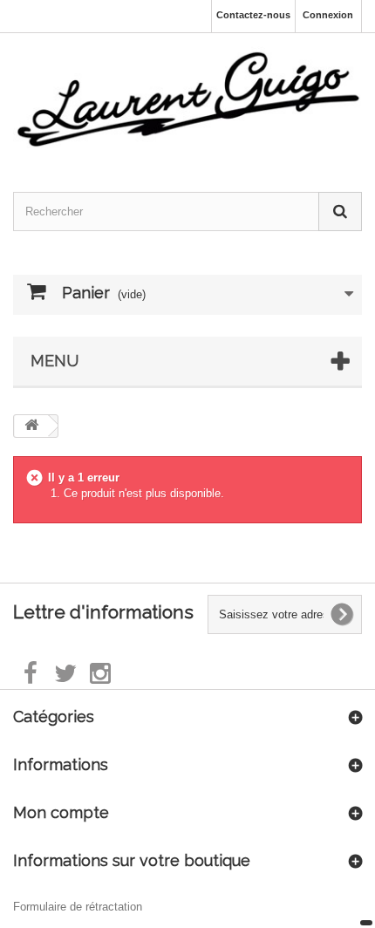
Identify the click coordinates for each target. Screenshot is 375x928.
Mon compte (61, 812)
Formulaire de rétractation (77, 906)
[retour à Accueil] (31, 426)
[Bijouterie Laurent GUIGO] (187, 96)
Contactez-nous (253, 15)
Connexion (328, 15)
